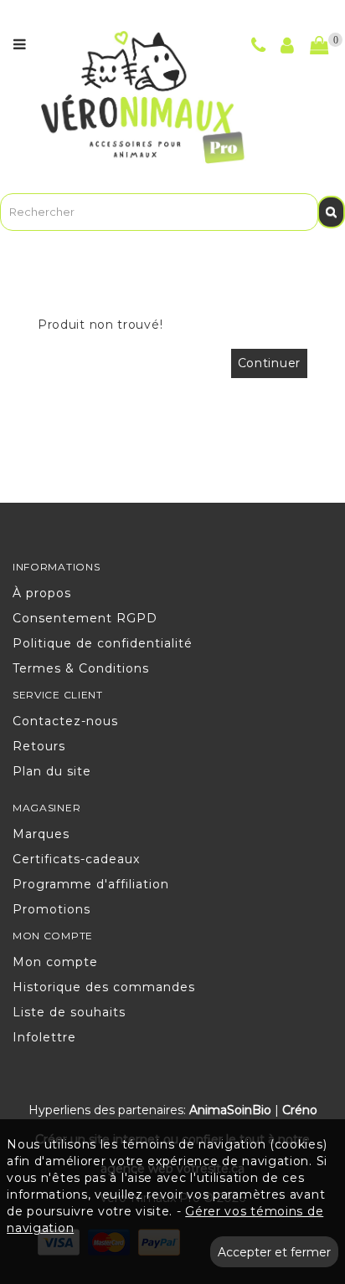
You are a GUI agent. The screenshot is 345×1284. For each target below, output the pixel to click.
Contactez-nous (65, 721)
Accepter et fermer (274, 1252)
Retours (39, 746)
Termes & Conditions (81, 668)
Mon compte (55, 961)
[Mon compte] (288, 47)
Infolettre (44, 1037)
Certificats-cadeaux (76, 859)
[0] (319, 46)
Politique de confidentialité (103, 643)
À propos (42, 593)
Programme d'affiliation (91, 884)
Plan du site (52, 771)
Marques (41, 834)
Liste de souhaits (69, 1012)
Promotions (51, 909)
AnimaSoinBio (230, 1110)
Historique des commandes (104, 987)
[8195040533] (258, 47)
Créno (299, 1110)
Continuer (269, 363)
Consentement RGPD (85, 618)
